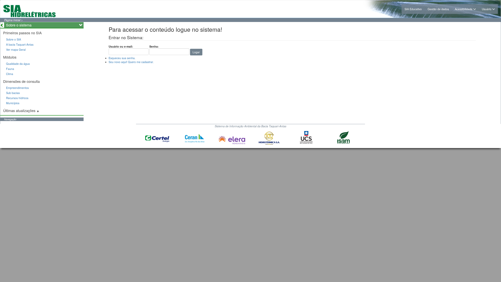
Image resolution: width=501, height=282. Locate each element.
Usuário (487, 9)
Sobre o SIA (13, 39)
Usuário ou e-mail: (121, 46)
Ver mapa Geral (16, 50)
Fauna (10, 69)
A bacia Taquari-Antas (19, 44)
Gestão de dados (438, 9)
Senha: (154, 46)
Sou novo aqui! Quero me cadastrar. (131, 62)
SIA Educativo (413, 9)
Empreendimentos (17, 88)
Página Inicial (12, 20)
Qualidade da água (18, 64)
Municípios (12, 103)
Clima (9, 74)
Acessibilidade (464, 9)
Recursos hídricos (17, 98)
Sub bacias (13, 93)
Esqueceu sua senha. (122, 58)
